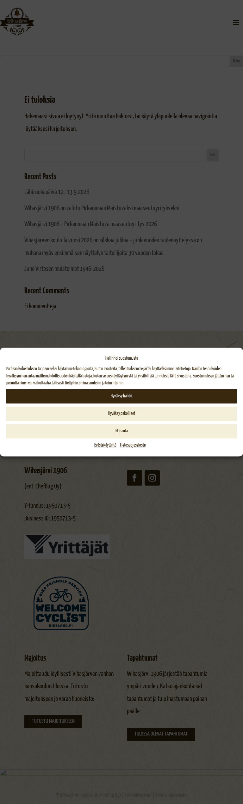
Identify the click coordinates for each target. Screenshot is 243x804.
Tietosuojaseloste (133, 445)
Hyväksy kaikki (121, 396)
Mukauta (121, 431)
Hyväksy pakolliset (121, 413)
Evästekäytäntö (105, 445)
